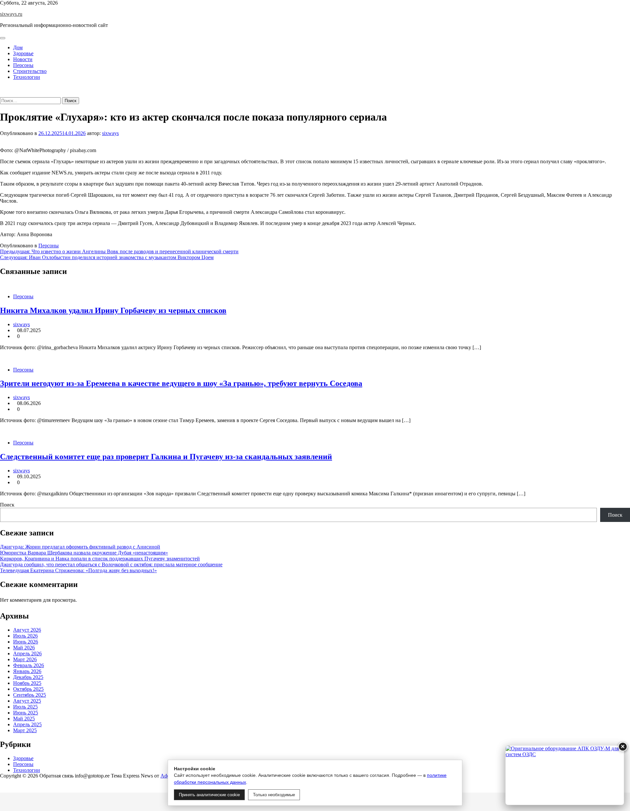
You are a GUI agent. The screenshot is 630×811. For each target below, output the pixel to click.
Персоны (23, 65)
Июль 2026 (25, 636)
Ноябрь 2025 (27, 683)
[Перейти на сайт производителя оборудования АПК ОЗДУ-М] (565, 775)
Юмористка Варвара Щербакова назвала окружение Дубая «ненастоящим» (84, 552)
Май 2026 (24, 647)
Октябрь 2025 (28, 689)
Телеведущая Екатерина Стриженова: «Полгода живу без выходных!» (78, 570)
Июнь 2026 (25, 641)
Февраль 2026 (28, 665)
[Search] (2, 94)
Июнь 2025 (25, 712)
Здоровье (23, 53)
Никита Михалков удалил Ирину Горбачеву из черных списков (113, 310)
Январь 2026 (27, 671)
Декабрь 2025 (28, 677)
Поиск (7, 504)
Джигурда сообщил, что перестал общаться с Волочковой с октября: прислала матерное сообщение (111, 564)
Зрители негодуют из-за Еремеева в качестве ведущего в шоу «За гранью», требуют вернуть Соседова (181, 383)
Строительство (30, 71)
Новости (22, 59)
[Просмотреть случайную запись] (2, 88)
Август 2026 (27, 630)
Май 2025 (24, 718)
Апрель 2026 (27, 653)
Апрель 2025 (27, 724)
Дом (18, 47)
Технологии (26, 77)
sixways (110, 133)
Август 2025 (27, 701)
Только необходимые (274, 794)
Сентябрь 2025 (29, 695)
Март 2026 (25, 659)
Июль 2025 (25, 707)
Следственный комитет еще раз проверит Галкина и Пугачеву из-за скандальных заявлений (166, 456)
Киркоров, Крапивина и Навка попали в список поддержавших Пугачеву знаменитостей (100, 558)
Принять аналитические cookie (209, 794)
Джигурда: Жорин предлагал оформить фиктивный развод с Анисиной (80, 547)
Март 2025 (25, 730)
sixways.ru (11, 14)
